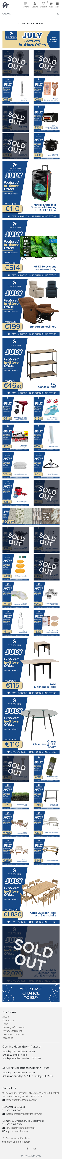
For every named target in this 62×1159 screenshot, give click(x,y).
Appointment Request (17, 1131)
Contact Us (8, 1020)
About (5, 1016)
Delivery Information (13, 1027)
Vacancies (7, 1037)
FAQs (5, 1023)
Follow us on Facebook (18, 1138)
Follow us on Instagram (17, 1141)
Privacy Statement (12, 1030)
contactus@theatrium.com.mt (21, 1099)
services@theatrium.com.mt (20, 1127)
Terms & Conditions (13, 1034)
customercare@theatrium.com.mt (23, 1113)
